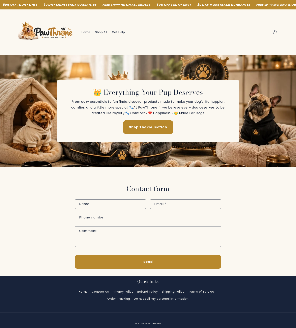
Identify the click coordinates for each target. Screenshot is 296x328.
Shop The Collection (148, 127)
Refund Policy (147, 292)
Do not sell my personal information (161, 299)
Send (148, 261)
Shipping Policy (173, 292)
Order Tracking (118, 299)
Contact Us (100, 292)
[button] (275, 32)
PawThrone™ (153, 323)
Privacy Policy (123, 292)
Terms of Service (201, 292)
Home (83, 292)
